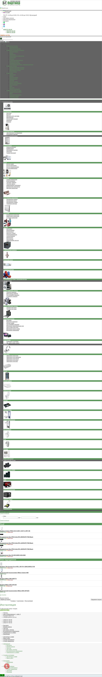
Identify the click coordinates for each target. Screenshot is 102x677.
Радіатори (13, 57)
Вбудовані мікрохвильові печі (15, 326)
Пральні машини (11, 292)
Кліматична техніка (12, 46)
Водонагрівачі (14, 51)
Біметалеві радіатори (12, 216)
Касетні (8, 114)
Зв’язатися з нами (8, 636)
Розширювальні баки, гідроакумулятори (21, 64)
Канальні (9, 120)
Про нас (5, 628)
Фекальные (9, 237)
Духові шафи (10, 323)
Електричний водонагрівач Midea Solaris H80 (14, 572)
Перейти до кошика (5, 599)
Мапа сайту (6, 638)
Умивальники (13, 79)
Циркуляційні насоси (12, 240)
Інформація (6, 644)
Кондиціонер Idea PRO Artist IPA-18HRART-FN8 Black (16, 549)
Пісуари (12, 87)
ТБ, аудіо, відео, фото (12, 343)
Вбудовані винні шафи (13, 329)
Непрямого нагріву (12, 150)
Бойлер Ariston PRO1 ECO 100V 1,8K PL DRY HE (15, 531)
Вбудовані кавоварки (12, 330)
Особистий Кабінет (8, 639)
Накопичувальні (11, 147)
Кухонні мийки (14, 82)
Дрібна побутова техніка (17, 69)
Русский (7, 12)
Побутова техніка (11, 66)
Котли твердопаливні (12, 167)
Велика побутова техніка (17, 67)
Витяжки (8, 320)
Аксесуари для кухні (12, 327)
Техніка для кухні (11, 307)
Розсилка (9, 672)
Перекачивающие (11, 234)
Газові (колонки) (11, 153)
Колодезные (10, 231)
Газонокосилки (14, 97)
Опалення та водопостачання (15, 50)
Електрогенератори (15, 94)
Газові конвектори (11, 179)
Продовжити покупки (96, 599)
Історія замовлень (8, 641)
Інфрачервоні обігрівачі (13, 185)
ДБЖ (11, 93)
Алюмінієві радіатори (12, 215)
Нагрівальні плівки (12, 202)
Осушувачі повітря (12, 134)
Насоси (12, 59)
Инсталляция (14, 84)
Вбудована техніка (15, 70)
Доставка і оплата (8, 18)
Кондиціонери (14, 47)
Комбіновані (10, 148)
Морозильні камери (12, 293)
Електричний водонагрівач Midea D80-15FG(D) (14, 590)
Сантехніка (9, 73)
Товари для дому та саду (13, 90)
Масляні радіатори (12, 188)
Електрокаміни (10, 181)
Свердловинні (10, 236)
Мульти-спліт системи (12, 116)
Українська (8, 11)
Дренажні (9, 229)
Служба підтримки (8, 655)
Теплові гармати (11, 182)
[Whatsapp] (4, 23)
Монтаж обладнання (9, 19)
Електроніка (13, 71)
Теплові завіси (10, 184)
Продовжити (4, 610)
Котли (11, 53)
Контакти (6, 21)
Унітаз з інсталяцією (15, 83)
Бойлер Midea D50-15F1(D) (8, 584)
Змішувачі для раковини (13, 357)
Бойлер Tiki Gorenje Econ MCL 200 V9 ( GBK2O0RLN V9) (17, 566)
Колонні (8, 121)
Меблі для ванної (15, 89)
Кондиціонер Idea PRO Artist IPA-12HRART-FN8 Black (16, 543)
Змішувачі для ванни (12, 358)
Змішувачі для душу (12, 360)
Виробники (6, 634)
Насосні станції (10, 233)
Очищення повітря (15, 48)
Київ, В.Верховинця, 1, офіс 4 (12, 614)
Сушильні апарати (11, 296)
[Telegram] (4, 26)
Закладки (9, 670)
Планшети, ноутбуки (12, 341)
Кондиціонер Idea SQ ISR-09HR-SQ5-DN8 (13, 555)
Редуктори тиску (14, 61)
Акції (4, 16)
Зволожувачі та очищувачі (14, 133)
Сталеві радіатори (11, 217)
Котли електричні (11, 165)
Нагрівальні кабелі (11, 199)
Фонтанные (9, 239)
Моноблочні (9, 117)
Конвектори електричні (13, 186)
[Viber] (4, 24)
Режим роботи (7, 627)
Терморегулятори (15, 63)
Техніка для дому (11, 309)
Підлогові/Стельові (12, 119)
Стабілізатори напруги (16, 60)
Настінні (8, 113)
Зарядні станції (14, 96)
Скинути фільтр (4, 513)
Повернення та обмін (9, 632)
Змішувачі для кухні (12, 355)
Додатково (6, 660)
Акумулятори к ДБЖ (16, 92)
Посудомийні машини (12, 295)
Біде (11, 86)
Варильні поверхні (11, 321)
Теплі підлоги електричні (17, 56)
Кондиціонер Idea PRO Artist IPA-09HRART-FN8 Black (16, 537)
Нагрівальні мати (11, 201)
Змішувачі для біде (12, 361)
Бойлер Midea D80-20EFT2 (8, 578)
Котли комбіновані (11, 168)
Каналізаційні (10, 230)
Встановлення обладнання (11, 631)
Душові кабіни (14, 77)
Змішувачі (13, 74)
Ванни (11, 76)
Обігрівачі (13, 54)
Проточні (9, 151)
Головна (13, 601)
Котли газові (10, 164)
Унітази (12, 80)
